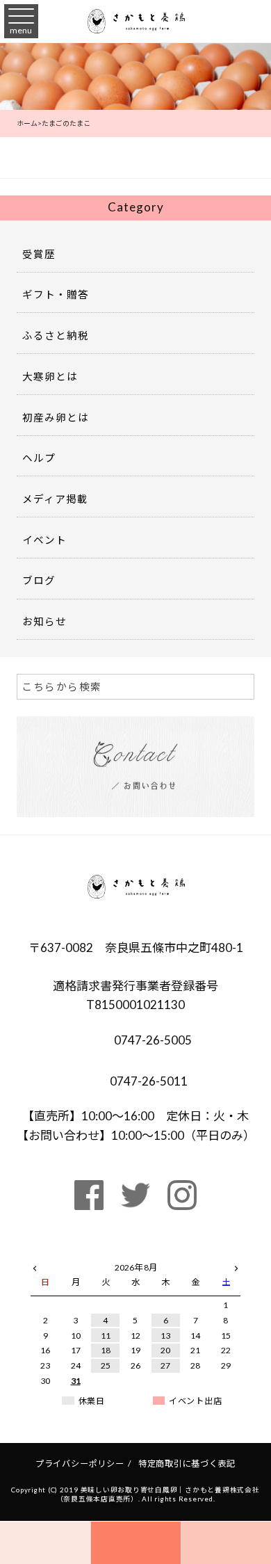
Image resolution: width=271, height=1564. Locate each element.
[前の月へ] (35, 1265)
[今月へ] (75, 1254)
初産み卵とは (55, 418)
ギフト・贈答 (55, 294)
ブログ (39, 580)
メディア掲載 (55, 499)
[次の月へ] (236, 1265)
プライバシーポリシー (79, 1463)
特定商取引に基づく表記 (187, 1463)
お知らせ (44, 621)
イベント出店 (195, 1401)
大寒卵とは (50, 376)
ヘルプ (39, 458)
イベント (44, 540)
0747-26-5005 (152, 1040)
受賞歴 (39, 254)
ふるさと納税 (55, 335)
